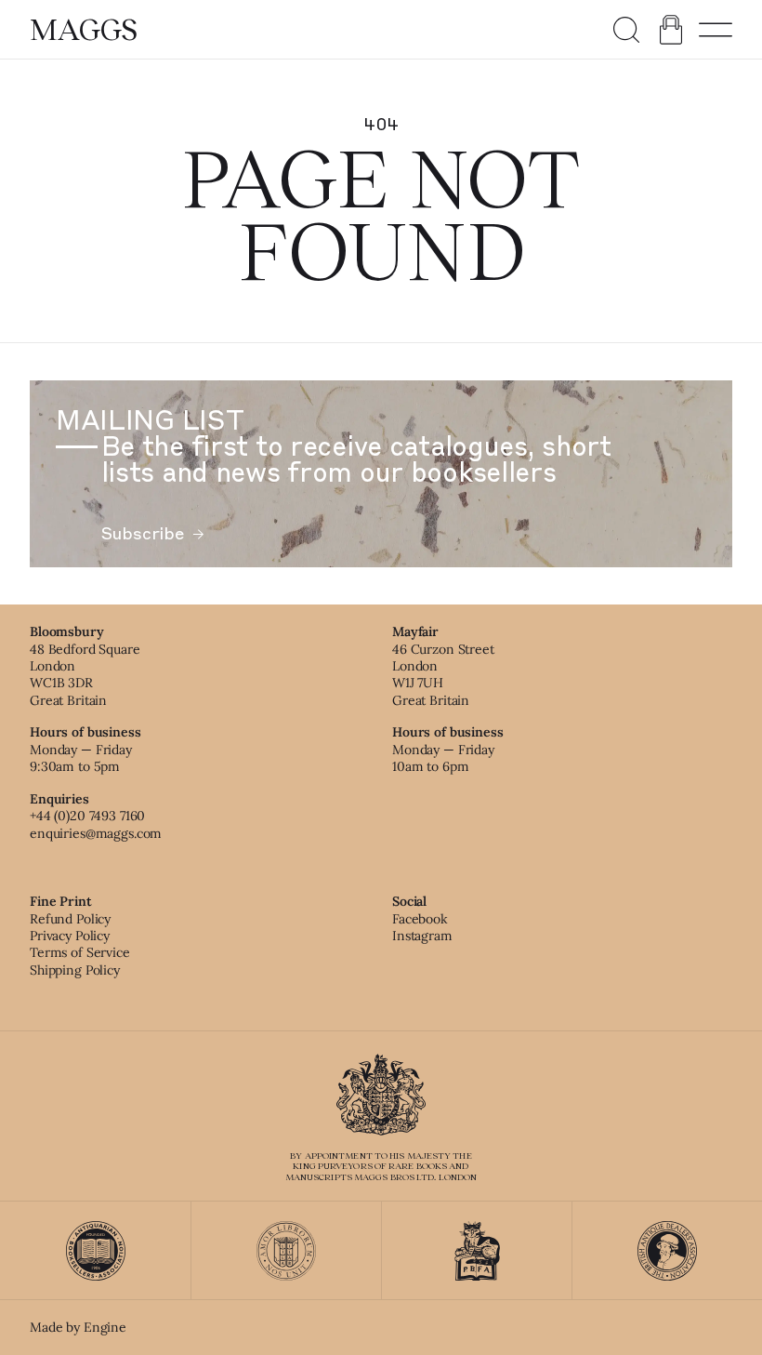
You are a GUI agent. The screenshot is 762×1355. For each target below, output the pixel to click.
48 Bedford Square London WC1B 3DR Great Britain (85, 675)
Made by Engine (78, 1327)
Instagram (422, 935)
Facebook (420, 918)
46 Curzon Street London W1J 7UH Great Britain (443, 675)
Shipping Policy (75, 970)
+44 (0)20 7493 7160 (87, 815)
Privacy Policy (70, 935)
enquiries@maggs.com (96, 833)
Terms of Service (80, 952)
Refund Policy (70, 918)
